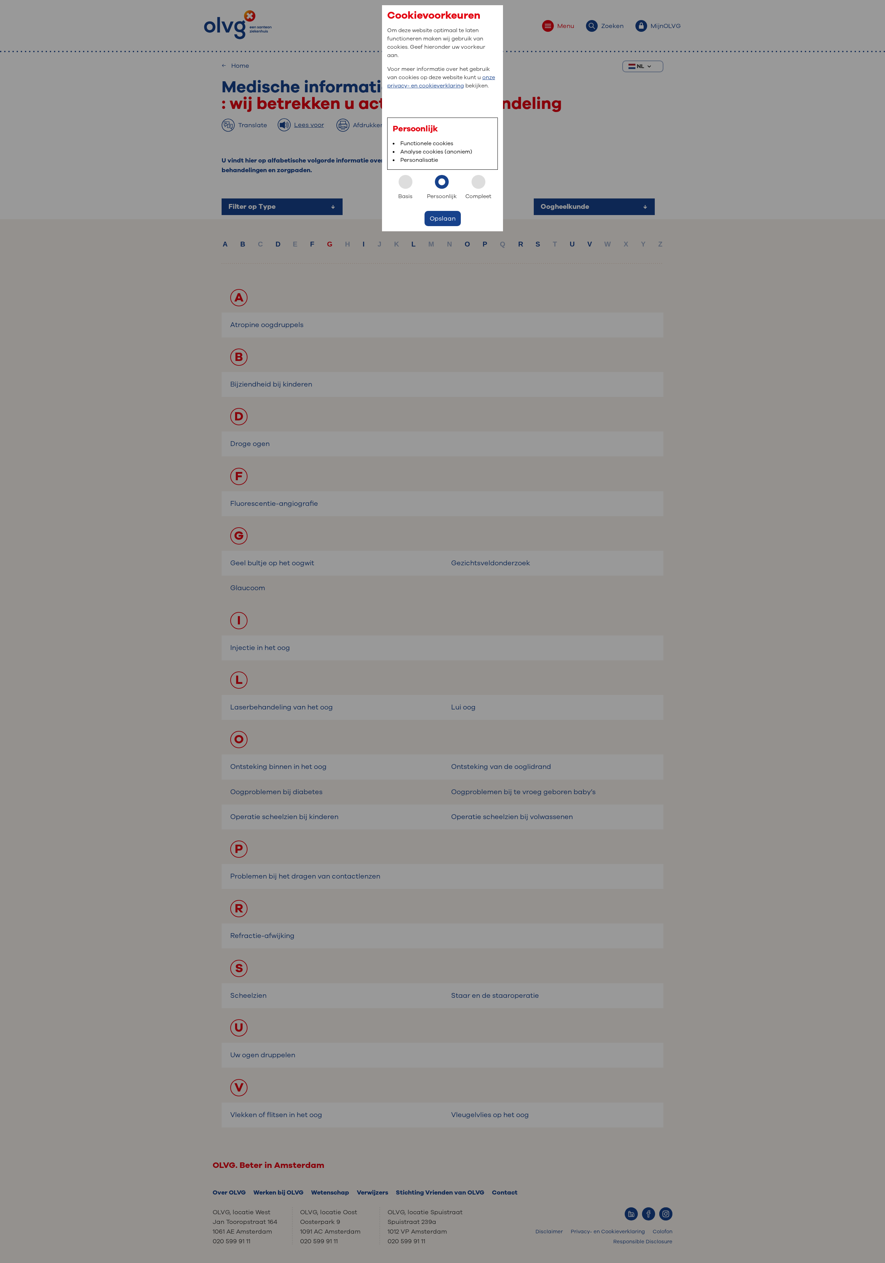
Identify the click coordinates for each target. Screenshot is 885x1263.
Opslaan (443, 218)
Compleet (478, 196)
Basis (405, 196)
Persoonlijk (442, 196)
